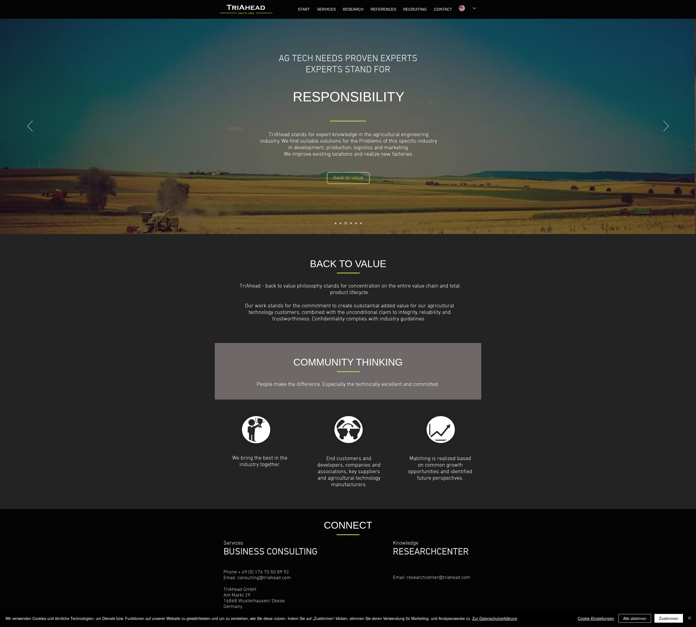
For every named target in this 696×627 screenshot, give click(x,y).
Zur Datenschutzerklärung (494, 618)
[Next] (666, 126)
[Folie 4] (351, 223)
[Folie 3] (345, 223)
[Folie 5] (356, 223)
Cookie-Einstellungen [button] (596, 618)
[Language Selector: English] (464, 8)
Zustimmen (668, 618)
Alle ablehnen (635, 618)
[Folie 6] (361, 223)
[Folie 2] (340, 223)
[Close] (689, 618)
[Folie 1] (335, 223)
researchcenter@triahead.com (438, 578)
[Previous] (30, 126)
